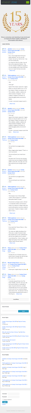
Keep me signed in (8, 399)
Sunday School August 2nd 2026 (9, 343)
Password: (4, 396)
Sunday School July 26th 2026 (9, 347)
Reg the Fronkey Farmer (13, 262)
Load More (16, 299)
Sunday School (11, 52)
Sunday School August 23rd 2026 (15, 77)
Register (4, 404)
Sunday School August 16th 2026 (9, 326)
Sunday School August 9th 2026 (9, 336)
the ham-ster (5, 340)
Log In (4, 402)
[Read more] (12, 70)
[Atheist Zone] (9, 2)
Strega (9, 247)
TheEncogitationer (12, 75)
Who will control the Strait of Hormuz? (10, 332)
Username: (4, 393)
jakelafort (10, 49)
